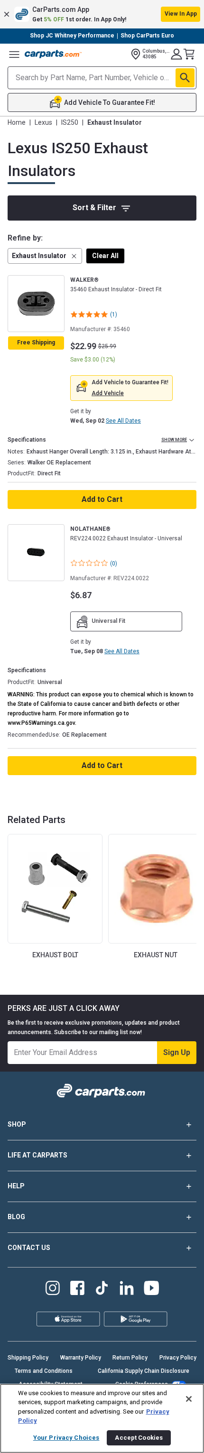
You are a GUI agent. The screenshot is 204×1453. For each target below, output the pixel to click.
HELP (16, 1186)
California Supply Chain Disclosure (143, 1371)
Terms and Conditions (44, 1371)
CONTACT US (29, 1247)
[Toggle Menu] (14, 54)
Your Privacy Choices (66, 1437)
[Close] (188, 1398)
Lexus (43, 122)
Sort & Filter (94, 207)
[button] (102, 14)
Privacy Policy (177, 1357)
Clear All (105, 255)
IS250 (69, 122)
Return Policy (130, 1357)
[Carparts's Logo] (53, 54)
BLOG (16, 1217)
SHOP (17, 1124)
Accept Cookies (139, 1437)
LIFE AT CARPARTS (37, 1155)
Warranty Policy (80, 1357)
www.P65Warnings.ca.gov (41, 723)
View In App (181, 13)
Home (17, 122)
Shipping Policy (28, 1357)
